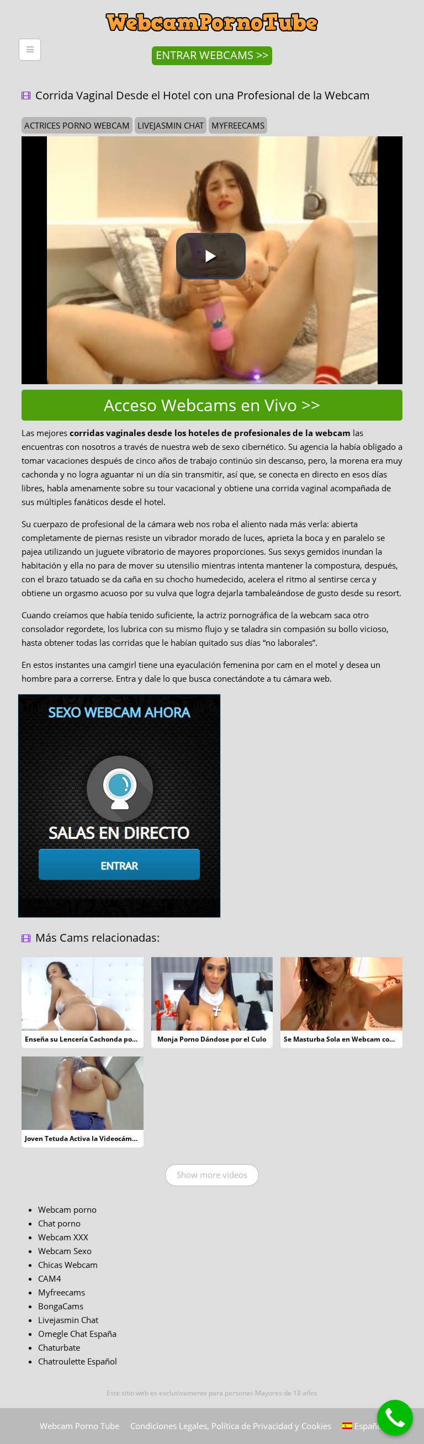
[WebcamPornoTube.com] (212, 8)
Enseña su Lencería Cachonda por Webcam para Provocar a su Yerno (136, 1039)
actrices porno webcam (77, 125)
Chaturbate (59, 1347)
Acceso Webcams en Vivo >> (212, 405)
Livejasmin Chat (68, 1319)
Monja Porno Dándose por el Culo (211, 1039)
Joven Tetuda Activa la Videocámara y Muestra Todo (109, 1138)
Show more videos (212, 1174)
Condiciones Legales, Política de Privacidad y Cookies (230, 1425)
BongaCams (60, 1306)
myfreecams (237, 125)
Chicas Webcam (68, 1264)
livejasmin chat (170, 125)
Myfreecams (61, 1292)
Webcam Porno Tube (79, 1425)
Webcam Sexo (65, 1250)
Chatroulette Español (77, 1361)
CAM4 (49, 1278)
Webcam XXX (63, 1237)
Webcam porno (67, 1209)
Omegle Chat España (77, 1333)
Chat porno (59, 1223)
